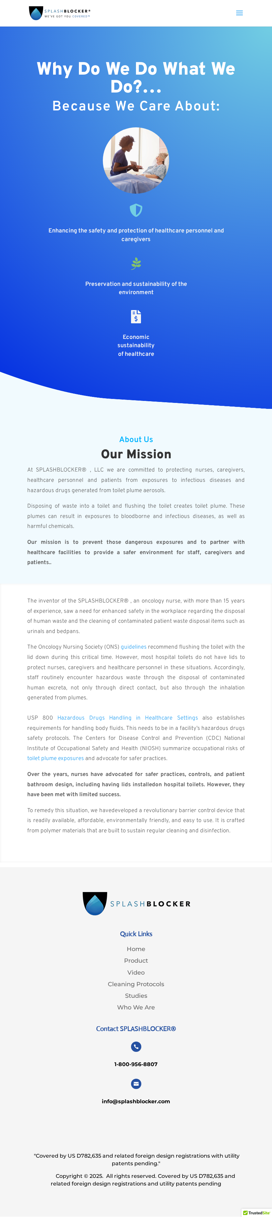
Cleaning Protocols (136, 984)
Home (136, 948)
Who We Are (136, 1007)
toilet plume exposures (55, 758)
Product (136, 960)
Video (136, 972)
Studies (136, 995)
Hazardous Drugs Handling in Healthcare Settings (127, 718)
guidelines (134, 647)
